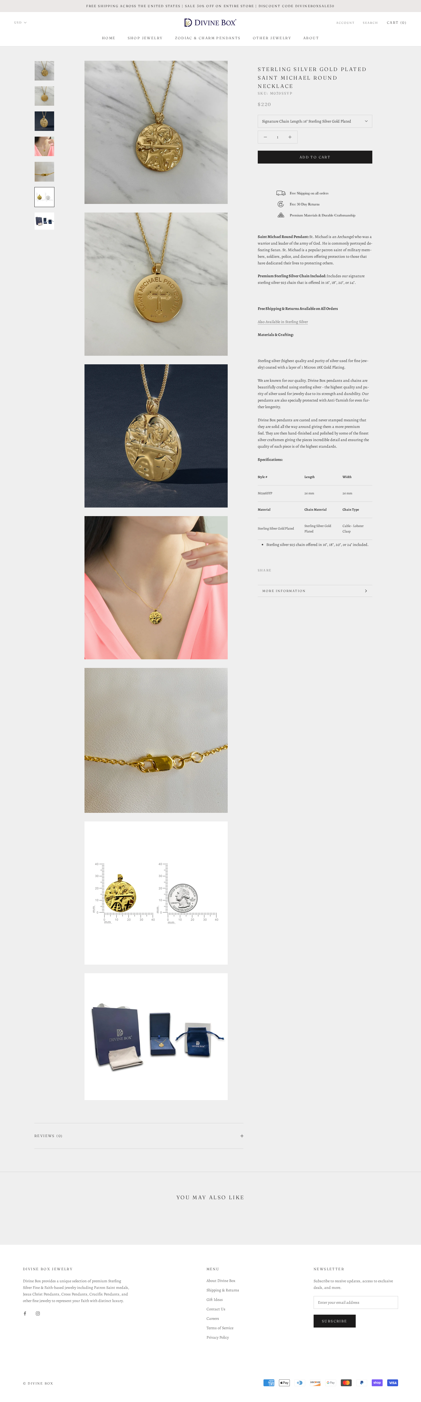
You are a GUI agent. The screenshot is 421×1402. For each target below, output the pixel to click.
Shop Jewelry (145, 38)
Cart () (397, 22)
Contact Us (215, 1309)
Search (370, 23)
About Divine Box (220, 1280)
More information (284, 591)
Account (345, 23)
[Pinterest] (292, 569)
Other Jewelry (272, 38)
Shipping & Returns (222, 1290)
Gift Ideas (214, 1299)
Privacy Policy (217, 1337)
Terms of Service (219, 1328)
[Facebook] (277, 569)
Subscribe (334, 1321)
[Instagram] (38, 1313)
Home (109, 38)
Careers (212, 1318)
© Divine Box (38, 1383)
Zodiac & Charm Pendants (208, 38)
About (311, 38)
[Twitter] (284, 569)
